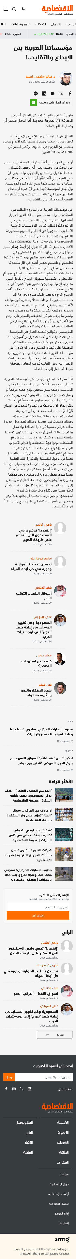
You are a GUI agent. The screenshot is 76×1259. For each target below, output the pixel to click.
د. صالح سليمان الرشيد (40, 76)
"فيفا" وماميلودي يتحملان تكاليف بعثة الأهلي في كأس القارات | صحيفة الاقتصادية (30, 835)
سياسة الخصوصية (58, 1203)
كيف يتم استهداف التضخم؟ (36, 663)
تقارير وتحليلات (21, 24)
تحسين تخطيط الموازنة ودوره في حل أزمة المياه (31, 566)
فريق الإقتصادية (59, 1184)
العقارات (63, 1162)
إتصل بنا (64, 1223)
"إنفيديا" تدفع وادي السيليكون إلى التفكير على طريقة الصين (34, 535)
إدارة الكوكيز (62, 1213)
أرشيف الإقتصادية (58, 1194)
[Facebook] (6, 1088)
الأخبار (70, 721)
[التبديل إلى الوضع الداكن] (23, 9)
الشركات (40, 24)
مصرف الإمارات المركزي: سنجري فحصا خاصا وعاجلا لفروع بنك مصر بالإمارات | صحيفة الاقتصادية (28, 874)
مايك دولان (44, 655)
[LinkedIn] (29, 1089)
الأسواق (56, 24)
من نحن (64, 1174)
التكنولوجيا (25, 1122)
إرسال (9, 1077)
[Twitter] (22, 1089)
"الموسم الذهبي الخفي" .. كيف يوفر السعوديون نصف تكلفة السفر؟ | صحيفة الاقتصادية (28, 795)
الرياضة (28, 1152)
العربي (29, 34)
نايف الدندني (43, 587)
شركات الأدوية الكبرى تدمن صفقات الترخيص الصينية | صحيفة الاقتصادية (28, 855)
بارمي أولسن (43, 524)
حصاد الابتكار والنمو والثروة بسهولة (36, 692)
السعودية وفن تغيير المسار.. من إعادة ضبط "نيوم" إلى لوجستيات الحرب (34, 629)
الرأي (29, 1132)
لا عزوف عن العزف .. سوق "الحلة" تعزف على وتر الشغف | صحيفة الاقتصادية (29, 815)
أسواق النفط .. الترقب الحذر (34, 595)
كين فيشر (45, 684)
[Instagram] (14, 1088)
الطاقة (64, 1152)
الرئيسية (70, 24)
